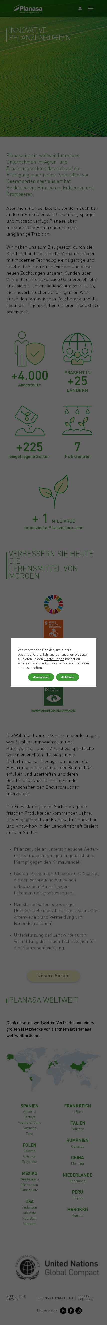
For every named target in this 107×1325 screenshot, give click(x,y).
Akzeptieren (41, 677)
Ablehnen (67, 677)
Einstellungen (54, 659)
